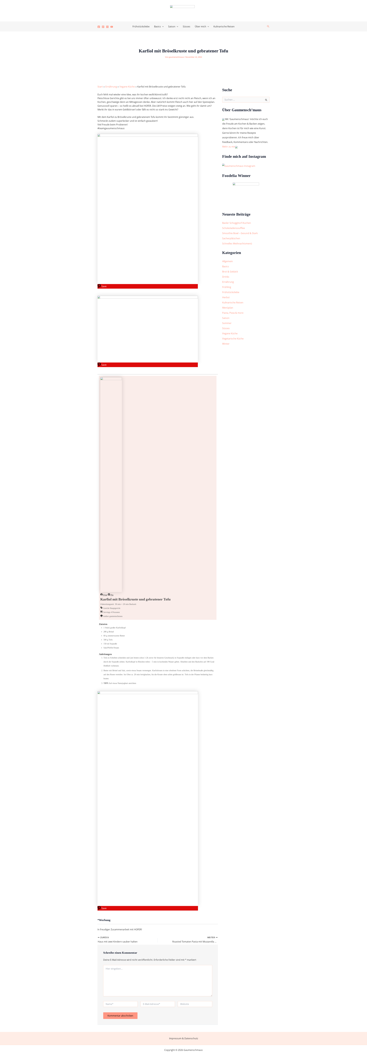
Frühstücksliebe (141, 26)
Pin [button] (111, 595)
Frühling (226, 287)
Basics (157, 26)
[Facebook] (98, 26)
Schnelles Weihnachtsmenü (237, 243)
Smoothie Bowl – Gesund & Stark (240, 233)
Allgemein (227, 261)
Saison (171, 26)
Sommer (227, 323)
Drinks (225, 276)
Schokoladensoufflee (233, 228)
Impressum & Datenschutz (183, 1038)
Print (105, 595)
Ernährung (228, 281)
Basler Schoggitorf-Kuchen (236, 222)
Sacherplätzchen (231, 238)
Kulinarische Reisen (224, 26)
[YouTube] (111, 26)
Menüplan (227, 307)
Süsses (186, 26)
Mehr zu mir (228, 146)
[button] (162, 26)
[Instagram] (107, 26)
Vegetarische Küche (233, 338)
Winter (226, 343)
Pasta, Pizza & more (232, 312)
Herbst (226, 297)
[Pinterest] (103, 26)
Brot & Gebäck (230, 271)
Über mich (200, 26)
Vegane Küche (230, 333)
